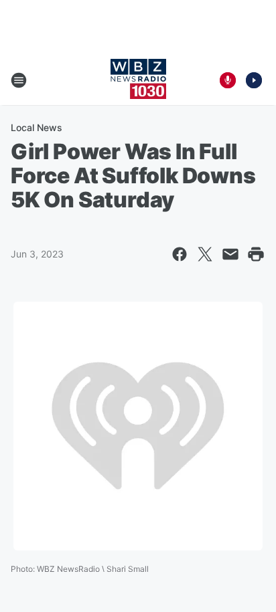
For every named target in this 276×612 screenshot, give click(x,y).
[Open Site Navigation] (19, 80)
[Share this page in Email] (230, 254)
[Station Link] (138, 80)
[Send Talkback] (228, 80)
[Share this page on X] (205, 254)
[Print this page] (256, 254)
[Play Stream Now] (254, 80)
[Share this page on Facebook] (179, 254)
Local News (36, 127)
